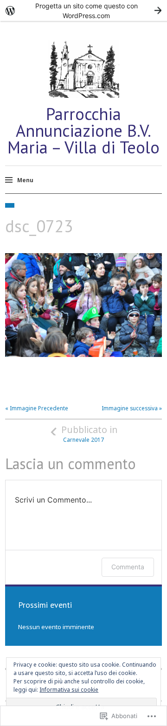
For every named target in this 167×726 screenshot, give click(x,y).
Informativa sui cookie (68, 690)
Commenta (127, 567)
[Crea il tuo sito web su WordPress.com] (83, 10)
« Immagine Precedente (36, 408)
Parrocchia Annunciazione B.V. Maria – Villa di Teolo (83, 130)
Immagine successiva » (132, 408)
